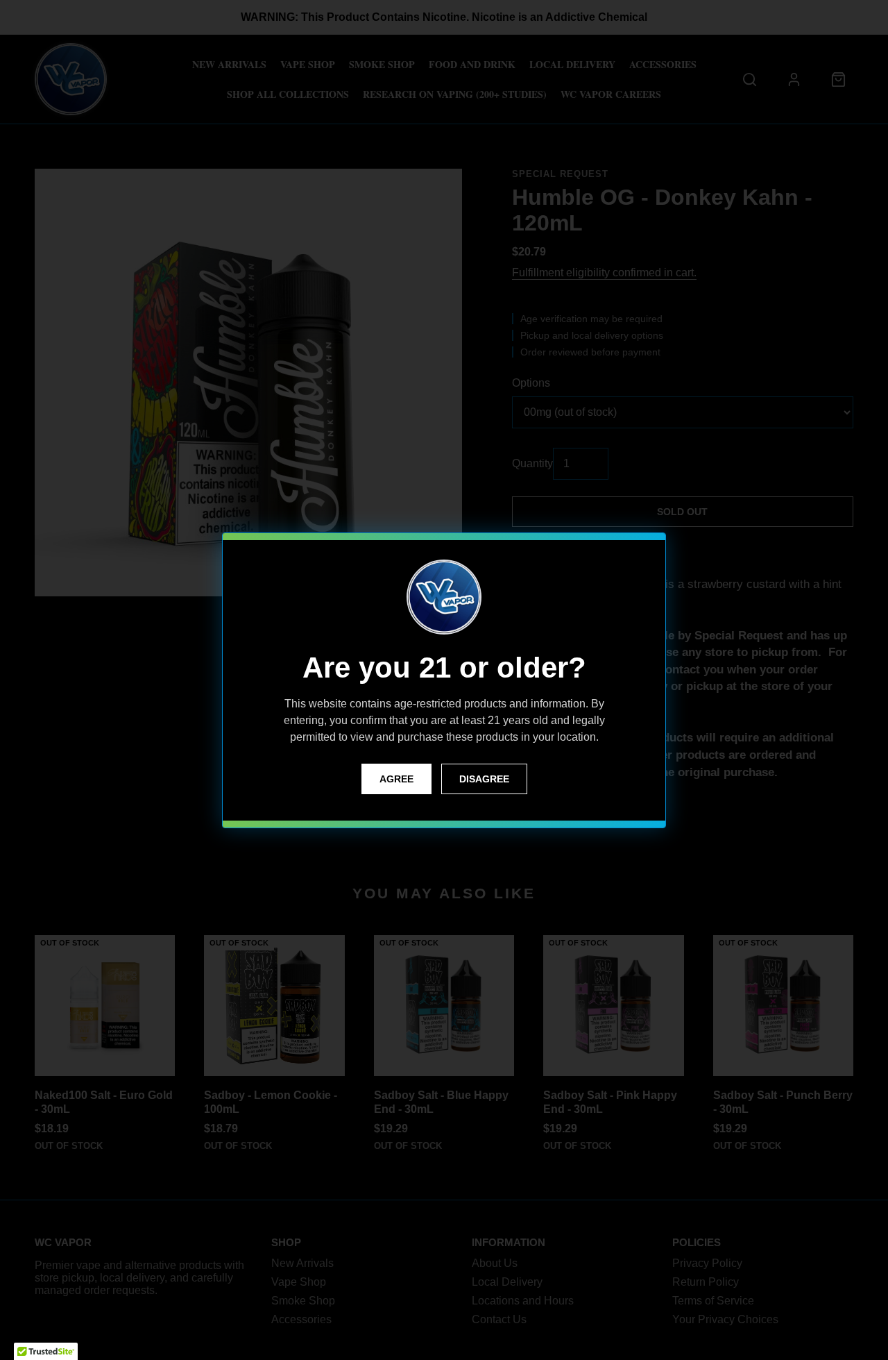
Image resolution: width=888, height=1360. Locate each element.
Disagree (484, 778)
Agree (396, 778)
